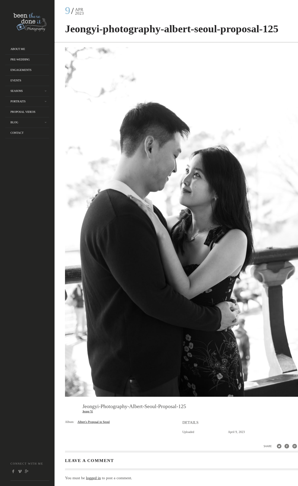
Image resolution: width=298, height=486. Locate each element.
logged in (93, 478)
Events (15, 80)
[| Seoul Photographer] (29, 29)
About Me (17, 49)
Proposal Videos (22, 111)
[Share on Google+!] (294, 446)
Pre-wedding (20, 59)
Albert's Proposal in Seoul (93, 422)
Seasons (16, 91)
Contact (17, 132)
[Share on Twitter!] (279, 446)
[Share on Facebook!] (286, 446)
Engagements (20, 70)
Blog (14, 122)
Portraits (18, 101)
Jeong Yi (87, 411)
